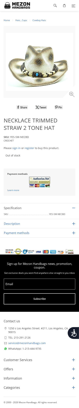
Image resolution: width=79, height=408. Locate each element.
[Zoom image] (72, 95)
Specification (12, 208)
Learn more (13, 190)
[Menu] (73, 5)
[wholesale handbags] (15, 5)
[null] (22, 107)
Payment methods (16, 233)
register (29, 148)
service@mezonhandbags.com (27, 343)
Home (7, 20)
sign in (16, 148)
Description (12, 224)
